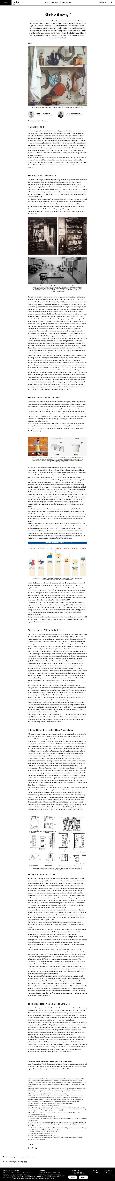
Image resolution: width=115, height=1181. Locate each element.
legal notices (50, 1178)
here (25, 1162)
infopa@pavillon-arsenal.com (49, 1172)
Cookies (95, 1172)
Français (108, 1171)
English (108, 1173)
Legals (94, 1171)
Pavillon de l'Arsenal (57, 3)
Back (30, 43)
